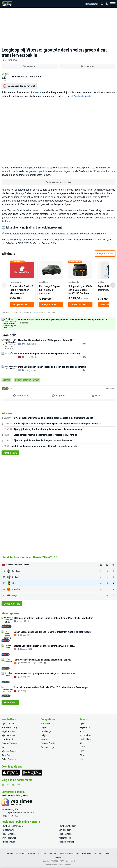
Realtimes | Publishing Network (58, 864)
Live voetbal (91, 4)
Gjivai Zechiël (8, 723)
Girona (83, 755)
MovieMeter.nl (8, 834)
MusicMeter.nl (65, 834)
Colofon (97, 853)
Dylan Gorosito (9, 759)
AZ (81, 743)
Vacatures (42, 853)
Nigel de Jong (8, 731)
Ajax (82, 723)
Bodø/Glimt (85, 739)
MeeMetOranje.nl (67, 842)
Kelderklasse (65, 838)
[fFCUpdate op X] (13, 784)
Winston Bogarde (10, 751)
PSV (82, 731)
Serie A (44, 739)
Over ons (9, 853)
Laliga (44, 735)
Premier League (48, 747)
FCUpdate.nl (8, 830)
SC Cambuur (86, 735)
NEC (82, 751)
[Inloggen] (105, 3)
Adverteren (20, 853)
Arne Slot (6, 755)
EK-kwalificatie (48, 743)
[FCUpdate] (7, 3)
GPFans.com (65, 830)
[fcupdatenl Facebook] (2, 784)
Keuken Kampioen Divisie (27, 380)
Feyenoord (85, 727)
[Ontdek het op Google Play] (32, 773)
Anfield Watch (8, 842)
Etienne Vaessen (9, 743)
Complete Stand (12, 603)
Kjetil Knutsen (8, 735)
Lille (81, 759)
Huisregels (86, 853)
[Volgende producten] (112, 285)
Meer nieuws (10, 452)
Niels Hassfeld (20, 76)
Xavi (4, 747)
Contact (31, 853)
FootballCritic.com (67, 826)
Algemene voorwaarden (69, 853)
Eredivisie (45, 723)
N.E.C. (83, 747)
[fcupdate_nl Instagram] (8, 785)
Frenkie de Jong (9, 727)
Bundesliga (46, 731)
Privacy (53, 853)
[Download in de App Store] (11, 773)
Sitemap (58, 857)
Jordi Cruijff (7, 739)
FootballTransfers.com (12, 826)
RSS (107, 853)
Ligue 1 (44, 727)
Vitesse (37, 92)
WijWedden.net (9, 838)
